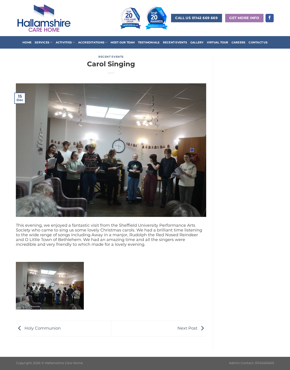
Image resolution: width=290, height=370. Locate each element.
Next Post (187, 328)
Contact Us (258, 42)
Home (26, 42)
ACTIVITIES (64, 42)
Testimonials (149, 42)
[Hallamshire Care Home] (44, 18)
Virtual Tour (217, 42)
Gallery (197, 42)
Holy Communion (42, 328)
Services (42, 42)
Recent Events (175, 42)
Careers (239, 42)
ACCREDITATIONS (91, 42)
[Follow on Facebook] (270, 18)
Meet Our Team (123, 42)
